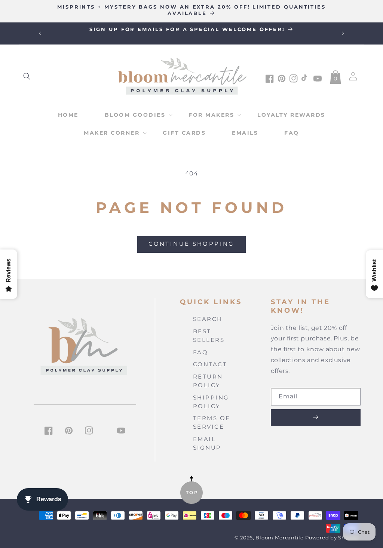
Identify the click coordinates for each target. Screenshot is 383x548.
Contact (210, 364)
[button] (27, 76)
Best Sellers (209, 335)
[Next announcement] (343, 33)
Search (208, 318)
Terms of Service (211, 422)
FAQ (200, 352)
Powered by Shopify (331, 538)
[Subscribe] (316, 417)
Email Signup (207, 443)
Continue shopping (191, 243)
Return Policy (208, 381)
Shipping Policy (211, 402)
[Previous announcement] (40, 33)
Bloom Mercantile (279, 538)
